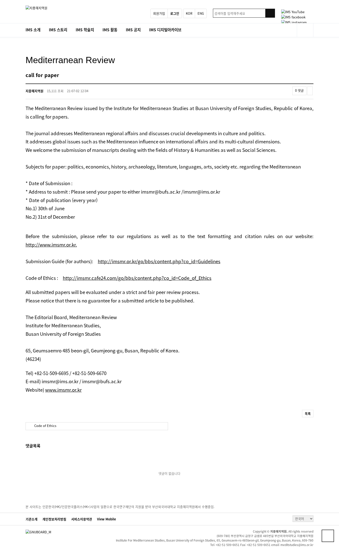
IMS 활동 (109, 30)
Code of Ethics (44, 425)
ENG (201, 13)
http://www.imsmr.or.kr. (51, 244)
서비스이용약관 (81, 519)
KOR (189, 13)
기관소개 (31, 519)
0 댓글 (299, 90)
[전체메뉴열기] (305, 30)
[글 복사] (310, 90)
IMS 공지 (133, 30)
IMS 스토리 (58, 30)
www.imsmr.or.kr (63, 389)
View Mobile (106, 519)
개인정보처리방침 (54, 519)
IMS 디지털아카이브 (165, 30)
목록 (308, 413)
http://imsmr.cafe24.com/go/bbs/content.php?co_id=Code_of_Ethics (137, 277)
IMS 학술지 (85, 30)
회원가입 (159, 13)
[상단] (328, 536)
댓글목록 (33, 446)
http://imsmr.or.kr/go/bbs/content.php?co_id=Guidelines (159, 261)
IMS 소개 (33, 30)
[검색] (270, 13)
